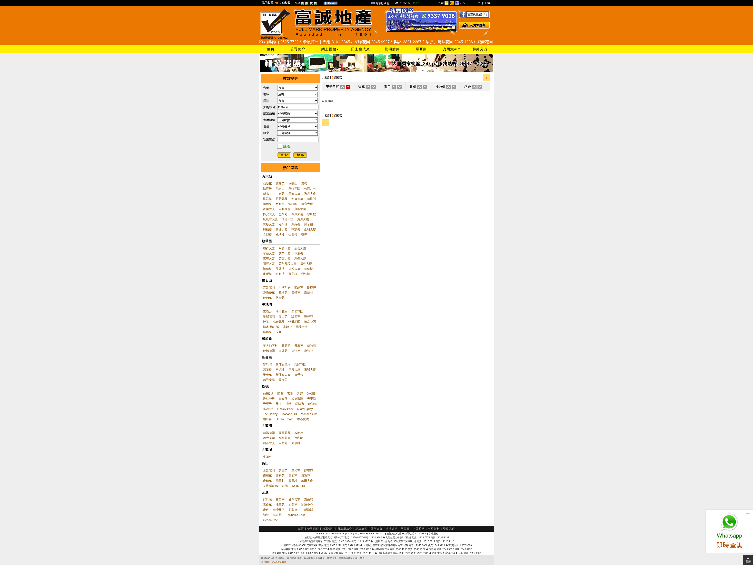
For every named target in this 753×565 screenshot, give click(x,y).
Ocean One (270, 520)
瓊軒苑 (308, 316)
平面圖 (405, 528)
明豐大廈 (269, 263)
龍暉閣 (292, 204)
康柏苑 (295, 470)
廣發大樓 (306, 263)
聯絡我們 (449, 528)
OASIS (311, 393)
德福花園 (269, 432)
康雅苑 (280, 475)
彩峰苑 (287, 326)
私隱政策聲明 (279, 562)
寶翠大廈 (300, 209)
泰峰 (279, 332)
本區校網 (419, 528)
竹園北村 (310, 188)
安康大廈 (297, 198)
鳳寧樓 (283, 224)
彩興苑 (267, 332)
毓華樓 (267, 268)
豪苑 (282, 193)
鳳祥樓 (267, 198)
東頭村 (267, 456)
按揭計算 (391, 528)
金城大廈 (310, 229)
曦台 (266, 509)
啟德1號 (268, 393)
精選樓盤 (328, 528)
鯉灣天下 (294, 499)
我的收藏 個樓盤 (276, 2)
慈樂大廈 (300, 258)
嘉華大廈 (269, 258)
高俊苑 (267, 504)
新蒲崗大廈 (283, 374)
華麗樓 (298, 253)
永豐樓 (267, 273)
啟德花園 (269, 350)
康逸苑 (305, 475)
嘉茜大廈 (294, 268)
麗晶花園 (284, 432)
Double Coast (284, 419)
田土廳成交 (344, 528)
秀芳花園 (281, 198)
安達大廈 (281, 229)
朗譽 (266, 515)
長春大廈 (294, 193)
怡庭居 (267, 188)
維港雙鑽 (303, 419)
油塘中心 (307, 504)
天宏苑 (298, 345)
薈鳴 (304, 234)
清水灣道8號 (271, 326)
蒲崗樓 (267, 369)
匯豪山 (292, 183)
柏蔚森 (267, 419)
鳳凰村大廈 (270, 219)
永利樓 (280, 273)
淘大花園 (269, 438)
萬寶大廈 (284, 258)
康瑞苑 (267, 480)
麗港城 (267, 499)
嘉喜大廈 (300, 248)
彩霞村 (295, 443)
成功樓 (280, 234)
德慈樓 (308, 268)
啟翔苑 (267, 297)
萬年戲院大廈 (287, 263)
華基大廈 (269, 253)
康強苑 (308, 350)
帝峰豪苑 (269, 292)
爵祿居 (283, 379)
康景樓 (298, 374)
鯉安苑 (308, 470)
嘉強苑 (295, 350)
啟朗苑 (312, 403)
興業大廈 (302, 326)
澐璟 (288, 403)
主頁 (301, 528)
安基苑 (283, 443)
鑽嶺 (304, 183)
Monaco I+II (289, 414)
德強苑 (311, 345)
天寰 (300, 393)
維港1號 (268, 408)
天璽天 (267, 403)
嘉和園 (298, 438)
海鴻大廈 (303, 219)
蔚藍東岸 (294, 509)
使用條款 (266, 562)
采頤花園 (300, 364)
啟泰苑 (298, 432)
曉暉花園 (269, 316)
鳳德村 (308, 292)
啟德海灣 (297, 398)
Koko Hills (298, 485)
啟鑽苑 (280, 297)
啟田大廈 (307, 480)
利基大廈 (269, 443)
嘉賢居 (280, 499)
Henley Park (285, 408)
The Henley (270, 414)
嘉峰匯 (283, 398)
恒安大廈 (269, 214)
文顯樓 (267, 234)
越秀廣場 (269, 379)
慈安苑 (280, 183)
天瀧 (279, 403)
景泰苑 (267, 374)
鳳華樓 (308, 224)
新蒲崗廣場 (283, 364)
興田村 (292, 480)
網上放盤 (361, 528)
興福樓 (267, 229)
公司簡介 (313, 528)
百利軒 (280, 204)
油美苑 (292, 504)
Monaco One (309, 414)
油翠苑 (280, 504)
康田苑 (283, 470)
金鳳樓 (292, 234)
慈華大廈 (284, 253)
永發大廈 (284, 248)
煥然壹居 (269, 398)
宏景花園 (269, 287)
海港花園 (281, 311)
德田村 (280, 480)
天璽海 (311, 398)
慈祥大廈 (269, 248)
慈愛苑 (267, 183)
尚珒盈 (299, 403)
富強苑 (283, 350)
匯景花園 (269, 470)
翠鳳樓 (311, 214)
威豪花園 (279, 321)
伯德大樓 (287, 219)
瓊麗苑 (295, 316)
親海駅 (308, 509)
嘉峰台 (267, 311)
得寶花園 (284, 438)
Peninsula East (295, 515)
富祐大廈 (269, 209)
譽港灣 (267, 364)
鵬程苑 (267, 204)
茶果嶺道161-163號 (275, 485)
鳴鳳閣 (311, 198)
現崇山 (280, 188)
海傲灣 (308, 499)
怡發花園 (294, 321)
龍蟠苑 (298, 287)
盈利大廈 (310, 193)
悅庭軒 (311, 287)
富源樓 (280, 369)
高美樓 (292, 273)
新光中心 (269, 193)
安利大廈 (284, 209)
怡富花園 (310, 321)
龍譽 (280, 393)
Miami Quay (305, 408)
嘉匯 (290, 393)
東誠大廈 (310, 369)
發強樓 (280, 268)
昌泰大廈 (294, 369)
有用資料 (434, 528)
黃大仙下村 (270, 345)
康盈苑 (292, 475)
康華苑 (267, 475)
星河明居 (284, 287)
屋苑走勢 (376, 528)
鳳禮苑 (283, 292)
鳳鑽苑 (295, 292)
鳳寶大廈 (307, 204)
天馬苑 (286, 345)
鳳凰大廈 (297, 214)
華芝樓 (295, 229)
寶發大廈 (269, 224)
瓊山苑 (283, 316)
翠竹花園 (294, 188)
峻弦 (266, 321)
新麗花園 (297, 311)
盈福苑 (283, 214)
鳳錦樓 (295, 224)
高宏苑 (277, 515)
